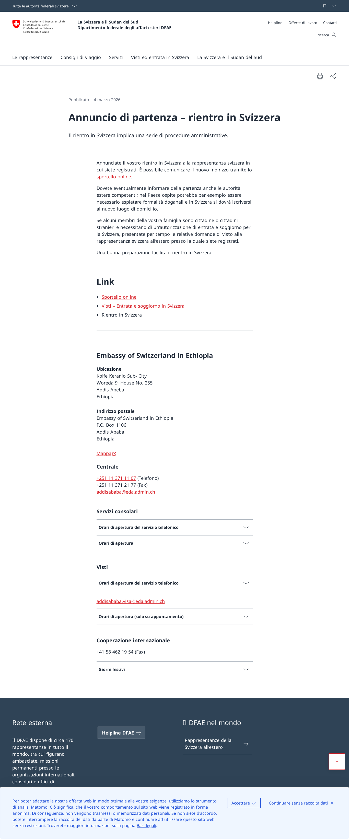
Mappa (104, 453)
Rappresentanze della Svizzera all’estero (208, 743)
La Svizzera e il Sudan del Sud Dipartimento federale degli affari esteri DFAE (124, 24)
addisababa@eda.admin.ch (126, 492)
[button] (32, 57)
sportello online (114, 176)
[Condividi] (333, 76)
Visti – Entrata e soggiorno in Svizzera (143, 306)
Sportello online (119, 297)
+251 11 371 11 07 (116, 478)
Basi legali (146, 825)
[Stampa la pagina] (320, 76)
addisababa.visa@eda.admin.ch (131, 601)
